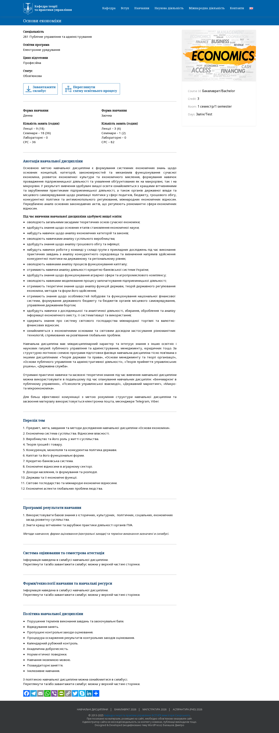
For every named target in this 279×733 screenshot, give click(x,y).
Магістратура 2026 (154, 709)
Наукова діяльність (169, 8)
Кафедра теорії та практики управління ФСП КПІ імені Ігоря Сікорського (147, 715)
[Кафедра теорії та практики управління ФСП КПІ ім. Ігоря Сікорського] (48, 9)
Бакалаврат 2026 (125, 709)
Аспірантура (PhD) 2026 (187, 709)
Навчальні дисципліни (92, 709)
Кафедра (109, 8)
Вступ (125, 8)
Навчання (141, 8)
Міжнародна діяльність (207, 8)
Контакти (237, 8)
